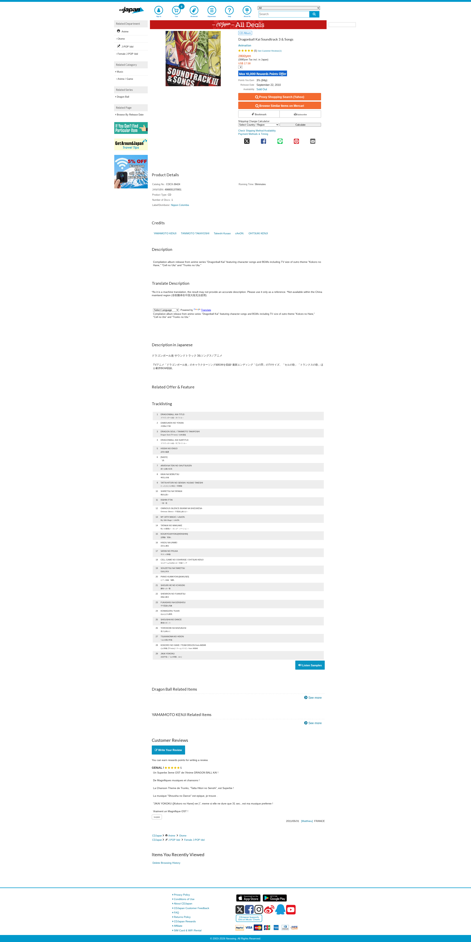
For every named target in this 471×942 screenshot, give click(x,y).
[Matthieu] (307, 821)
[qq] (280, 909)
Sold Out (261, 89)
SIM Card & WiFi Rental (187, 930)
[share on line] (280, 140)
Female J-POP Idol (194, 839)
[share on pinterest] (296, 140)
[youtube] (291, 910)
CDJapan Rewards (185, 921)
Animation (244, 45)
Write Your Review (169, 750)
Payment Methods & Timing (253, 134)
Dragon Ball (123, 96)
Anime (171, 835)
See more (315, 697)
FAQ (176, 912)
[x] (240, 910)
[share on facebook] (263, 140)
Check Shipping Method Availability (257, 130)
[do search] (314, 14)
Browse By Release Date (130, 114)
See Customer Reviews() (270, 51)
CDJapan (157, 835)
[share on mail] (313, 140)
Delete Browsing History (166, 862)
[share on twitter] (246, 140)
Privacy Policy (182, 894)
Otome (182, 835)
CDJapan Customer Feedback (191, 908)
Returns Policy (182, 916)
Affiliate (178, 925)
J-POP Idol (174, 839)
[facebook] (249, 909)
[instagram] (258, 909)
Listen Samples (311, 665)
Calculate (300, 124)
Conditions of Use (184, 899)
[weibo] (269, 909)
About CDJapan (183, 903)
